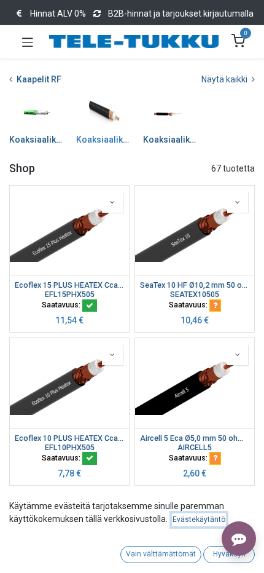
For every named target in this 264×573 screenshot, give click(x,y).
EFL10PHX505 (70, 447)
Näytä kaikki (225, 79)
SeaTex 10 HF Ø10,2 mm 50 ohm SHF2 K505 (194, 285)
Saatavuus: (62, 304)
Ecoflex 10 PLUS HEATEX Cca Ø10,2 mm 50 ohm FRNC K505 (69, 438)
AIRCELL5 (194, 447)
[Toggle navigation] (27, 41)
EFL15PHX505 (70, 294)
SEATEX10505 (194, 294)
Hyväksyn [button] (229, 554)
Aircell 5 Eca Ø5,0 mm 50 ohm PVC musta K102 (194, 438)
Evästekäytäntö (199, 519)
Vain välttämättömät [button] (161, 554)
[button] (112, 202)
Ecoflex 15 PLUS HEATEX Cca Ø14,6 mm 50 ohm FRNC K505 (69, 285)
